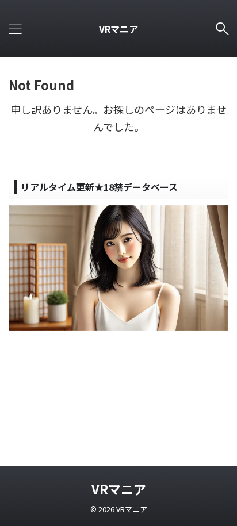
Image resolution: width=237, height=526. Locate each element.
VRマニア (118, 28)
